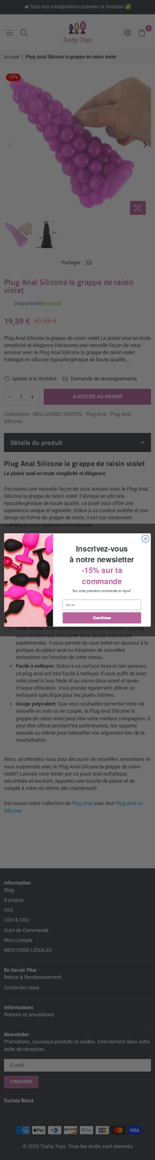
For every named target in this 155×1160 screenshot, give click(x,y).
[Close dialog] (145, 538)
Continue (102, 618)
